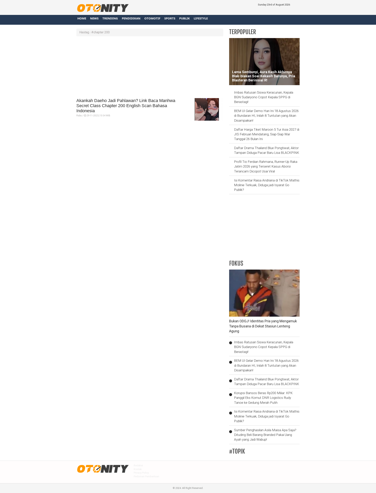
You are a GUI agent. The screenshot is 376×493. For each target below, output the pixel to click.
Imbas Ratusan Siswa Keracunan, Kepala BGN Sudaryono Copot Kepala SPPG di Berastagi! (263, 97)
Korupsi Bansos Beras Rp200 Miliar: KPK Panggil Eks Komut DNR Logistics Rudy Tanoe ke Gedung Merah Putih (263, 398)
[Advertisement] (149, 67)
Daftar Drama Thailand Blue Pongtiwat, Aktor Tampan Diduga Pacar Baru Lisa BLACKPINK (266, 150)
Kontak (138, 469)
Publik (184, 18)
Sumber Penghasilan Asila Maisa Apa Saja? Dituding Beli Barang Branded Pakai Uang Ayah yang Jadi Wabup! (265, 435)
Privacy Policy (141, 472)
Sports (169, 18)
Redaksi (138, 465)
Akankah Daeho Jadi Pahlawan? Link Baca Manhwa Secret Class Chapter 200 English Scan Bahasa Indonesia (125, 105)
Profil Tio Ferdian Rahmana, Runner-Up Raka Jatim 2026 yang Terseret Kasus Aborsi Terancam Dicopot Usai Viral (265, 166)
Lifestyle (201, 18)
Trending (110, 18)
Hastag (84, 32)
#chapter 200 (100, 32)
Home (81, 18)
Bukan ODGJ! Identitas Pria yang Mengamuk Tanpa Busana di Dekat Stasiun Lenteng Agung (263, 326)
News (94, 18)
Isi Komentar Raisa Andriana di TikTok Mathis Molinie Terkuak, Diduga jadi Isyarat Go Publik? (266, 185)
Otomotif (152, 18)
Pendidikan (131, 18)
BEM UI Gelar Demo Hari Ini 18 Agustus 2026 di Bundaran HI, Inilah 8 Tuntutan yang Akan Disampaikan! (266, 115)
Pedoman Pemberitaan (146, 476)
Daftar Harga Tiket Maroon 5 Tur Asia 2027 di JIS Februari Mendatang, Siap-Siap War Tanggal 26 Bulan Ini (266, 134)
